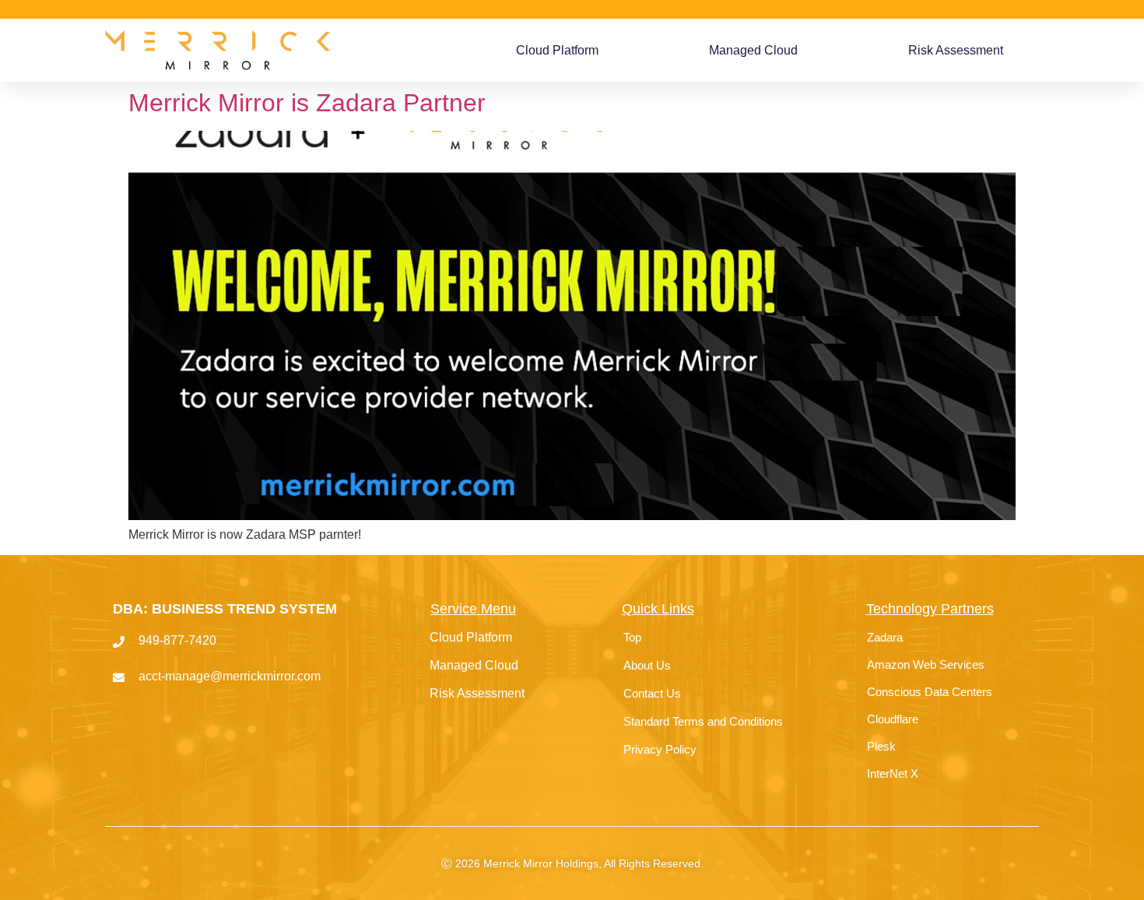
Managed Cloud (753, 50)
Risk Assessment (955, 50)
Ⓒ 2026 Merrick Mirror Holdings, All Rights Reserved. (572, 863)
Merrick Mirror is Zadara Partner (307, 103)
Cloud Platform (557, 50)
